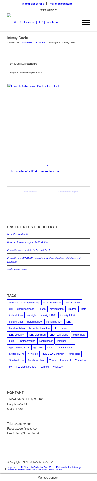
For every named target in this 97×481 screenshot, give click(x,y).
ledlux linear (79, 334)
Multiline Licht (16, 353)
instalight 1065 (68, 315)
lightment (38, 347)
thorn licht (65, 360)
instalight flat (16, 321)
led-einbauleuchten (39, 328)
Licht (11, 341)
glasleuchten (57, 308)
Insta (83, 308)
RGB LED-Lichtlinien (53, 353)
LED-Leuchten (17, 334)
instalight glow (34, 321)
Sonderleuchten (36, 360)
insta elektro (16, 315)
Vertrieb (45, 366)
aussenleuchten (52, 302)
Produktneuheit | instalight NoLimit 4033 (28, 249)
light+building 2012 (19, 347)
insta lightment (54, 321)
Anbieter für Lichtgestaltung (24, 302)
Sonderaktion (16, 360)
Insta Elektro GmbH (17, 234)
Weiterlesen (30, 191)
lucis (49, 347)
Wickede (58, 366)
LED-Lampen (61, 328)
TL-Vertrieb (81, 360)
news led (33, 353)
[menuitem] (33, 3)
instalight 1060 (48, 315)
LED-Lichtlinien (37, 334)
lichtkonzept (46, 341)
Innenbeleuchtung (33, 3)
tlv (10, 366)
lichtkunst (62, 341)
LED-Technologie (59, 334)
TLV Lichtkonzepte (26, 366)
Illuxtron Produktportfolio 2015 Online (27, 242)
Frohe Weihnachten (17, 269)
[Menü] (83, 22)
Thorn (52, 360)
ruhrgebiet (74, 353)
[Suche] (73, 22)
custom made (72, 302)
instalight (31, 315)
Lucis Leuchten (65, 347)
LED (68, 321)
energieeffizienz (25, 308)
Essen (42, 308)
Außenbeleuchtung (61, 3)
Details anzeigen (68, 191)
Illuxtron (72, 308)
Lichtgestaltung (27, 341)
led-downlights (17, 328)
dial (11, 308)
